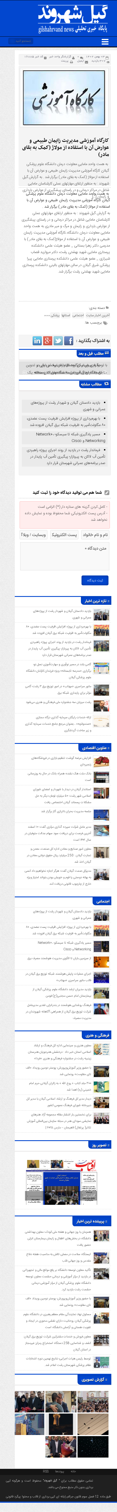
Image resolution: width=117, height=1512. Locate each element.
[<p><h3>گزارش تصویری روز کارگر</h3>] (60, 1393)
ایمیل (80, 61)
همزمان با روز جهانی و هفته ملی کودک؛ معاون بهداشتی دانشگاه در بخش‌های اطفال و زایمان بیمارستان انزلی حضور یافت (58, 1239)
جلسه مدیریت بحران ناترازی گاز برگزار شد (66, 811)
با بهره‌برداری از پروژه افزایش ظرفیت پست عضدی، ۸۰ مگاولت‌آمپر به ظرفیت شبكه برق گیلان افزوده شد (66, 422)
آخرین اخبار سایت (98, 315)
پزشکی (55, 315)
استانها (66, 315)
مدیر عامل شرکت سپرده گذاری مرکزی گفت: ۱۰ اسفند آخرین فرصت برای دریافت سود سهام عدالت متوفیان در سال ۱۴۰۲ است (58, 834)
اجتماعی (78, 315)
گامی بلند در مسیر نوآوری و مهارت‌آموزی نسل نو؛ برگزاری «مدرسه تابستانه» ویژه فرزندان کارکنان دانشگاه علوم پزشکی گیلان (58, 671)
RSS (46, 1471)
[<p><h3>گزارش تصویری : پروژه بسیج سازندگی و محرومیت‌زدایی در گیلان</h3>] (28, 1416)
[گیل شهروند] (72, 6)
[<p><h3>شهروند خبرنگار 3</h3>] (60, 1416)
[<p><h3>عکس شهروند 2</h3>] (93, 1438)
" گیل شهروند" (50, 1480)
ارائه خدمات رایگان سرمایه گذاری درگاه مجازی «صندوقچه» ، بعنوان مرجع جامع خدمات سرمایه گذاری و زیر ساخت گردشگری (58, 724)
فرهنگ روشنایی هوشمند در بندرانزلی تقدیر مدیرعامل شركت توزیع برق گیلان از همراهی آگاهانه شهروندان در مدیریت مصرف (58, 1012)
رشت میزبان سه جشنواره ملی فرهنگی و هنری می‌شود (58, 702)
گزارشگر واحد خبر (60, 56)
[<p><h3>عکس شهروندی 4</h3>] (93, 1416)
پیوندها (59, 1471)
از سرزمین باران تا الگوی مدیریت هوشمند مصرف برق (59, 958)
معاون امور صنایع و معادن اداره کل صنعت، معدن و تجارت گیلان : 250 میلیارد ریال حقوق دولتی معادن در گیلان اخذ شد (59, 856)
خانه (73, 1471)
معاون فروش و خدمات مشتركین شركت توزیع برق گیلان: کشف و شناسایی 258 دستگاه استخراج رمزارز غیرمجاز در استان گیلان (57, 1343)
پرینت (65, 61)
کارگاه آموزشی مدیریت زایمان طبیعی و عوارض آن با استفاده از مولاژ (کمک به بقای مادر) (65, 147)
